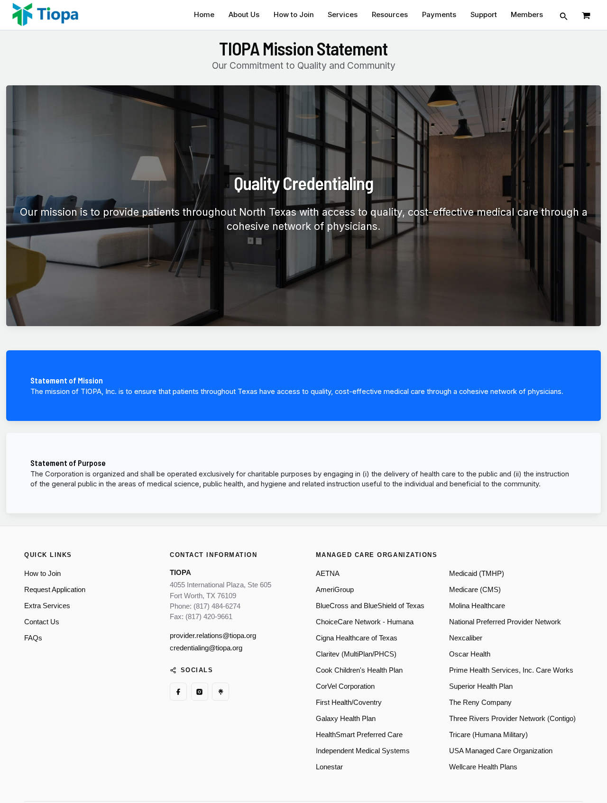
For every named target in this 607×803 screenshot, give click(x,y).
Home (204, 14)
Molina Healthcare (477, 606)
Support (483, 14)
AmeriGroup (335, 589)
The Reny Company (480, 702)
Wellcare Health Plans (483, 767)
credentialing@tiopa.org (206, 648)
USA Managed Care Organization (500, 751)
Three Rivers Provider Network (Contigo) (512, 718)
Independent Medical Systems (363, 751)
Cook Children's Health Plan (359, 670)
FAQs (33, 638)
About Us (244, 14)
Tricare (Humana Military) (488, 735)
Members (527, 14)
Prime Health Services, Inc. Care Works (511, 670)
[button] (564, 14)
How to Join (294, 14)
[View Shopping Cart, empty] (586, 15)
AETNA (328, 573)
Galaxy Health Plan (346, 718)
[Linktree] (220, 692)
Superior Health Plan (481, 686)
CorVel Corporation (345, 686)
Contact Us (41, 622)
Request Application (54, 589)
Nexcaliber (465, 638)
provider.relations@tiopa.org (213, 635)
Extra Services (47, 606)
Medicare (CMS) (475, 589)
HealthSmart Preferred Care (359, 735)
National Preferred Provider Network (505, 622)
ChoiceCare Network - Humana (365, 622)
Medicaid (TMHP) (476, 573)
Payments (439, 14)
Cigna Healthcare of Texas (356, 638)
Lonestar (329, 767)
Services (343, 14)
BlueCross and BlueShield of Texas (370, 606)
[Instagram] (199, 692)
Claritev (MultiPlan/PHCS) (356, 654)
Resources (390, 14)
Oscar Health (469, 654)
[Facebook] (178, 692)
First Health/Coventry (349, 702)
